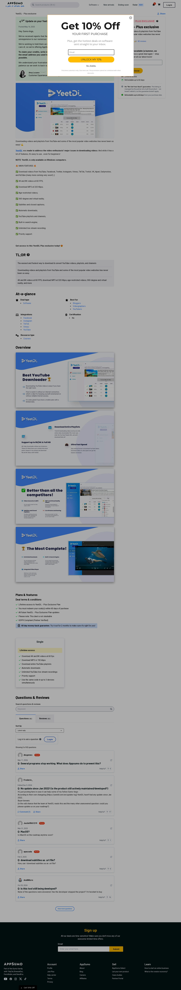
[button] (130, 17)
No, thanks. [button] (91, 66)
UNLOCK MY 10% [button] (91, 59)
